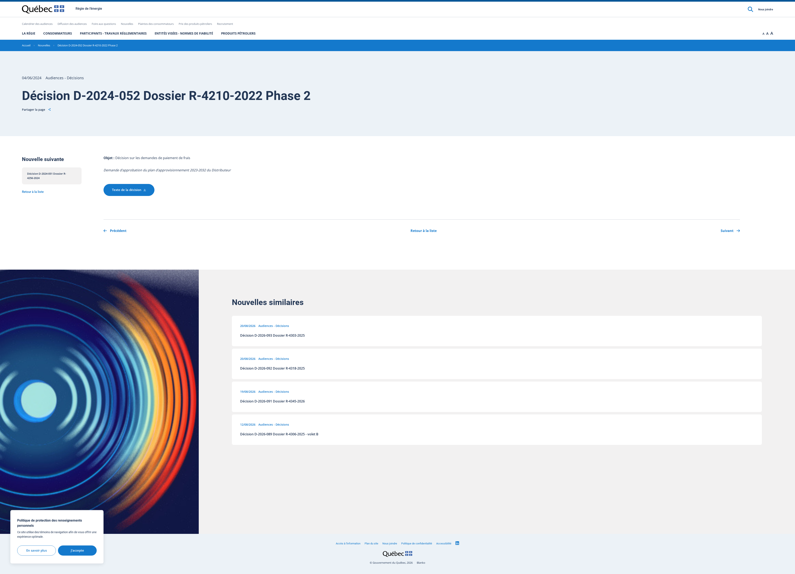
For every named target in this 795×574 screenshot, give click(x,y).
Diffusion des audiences (72, 24)
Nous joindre (765, 9)
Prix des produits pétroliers (195, 24)
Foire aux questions (104, 24)
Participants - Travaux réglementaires (113, 33)
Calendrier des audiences (37, 24)
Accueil (26, 45)
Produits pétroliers (238, 33)
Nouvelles (127, 24)
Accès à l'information (348, 543)
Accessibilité (443, 543)
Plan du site (371, 543)
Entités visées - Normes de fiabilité (184, 33)
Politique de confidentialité (416, 543)
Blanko (421, 562)
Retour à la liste (33, 192)
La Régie (28, 33)
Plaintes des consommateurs (156, 24)
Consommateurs (57, 33)
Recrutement (225, 24)
